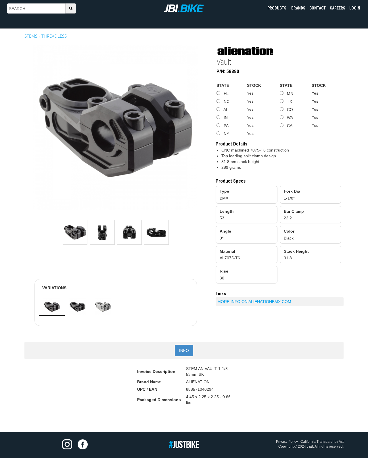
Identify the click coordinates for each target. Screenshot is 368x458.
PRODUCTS (277, 8)
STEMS (30, 36)
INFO (184, 350)
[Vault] (115, 127)
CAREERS (337, 8)
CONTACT (317, 8)
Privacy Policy (287, 442)
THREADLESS (54, 36)
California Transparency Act (322, 442)
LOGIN (354, 8)
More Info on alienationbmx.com (254, 301)
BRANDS (298, 8)
